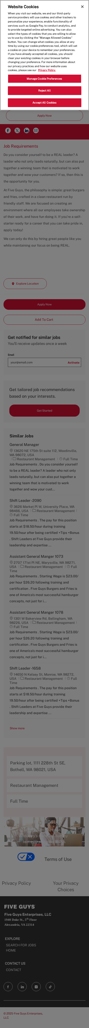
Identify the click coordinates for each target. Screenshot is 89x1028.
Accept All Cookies (44, 102)
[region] (44, 55)
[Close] (82, 6)
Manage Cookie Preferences (44, 78)
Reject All (44, 90)
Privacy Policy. (47, 70)
